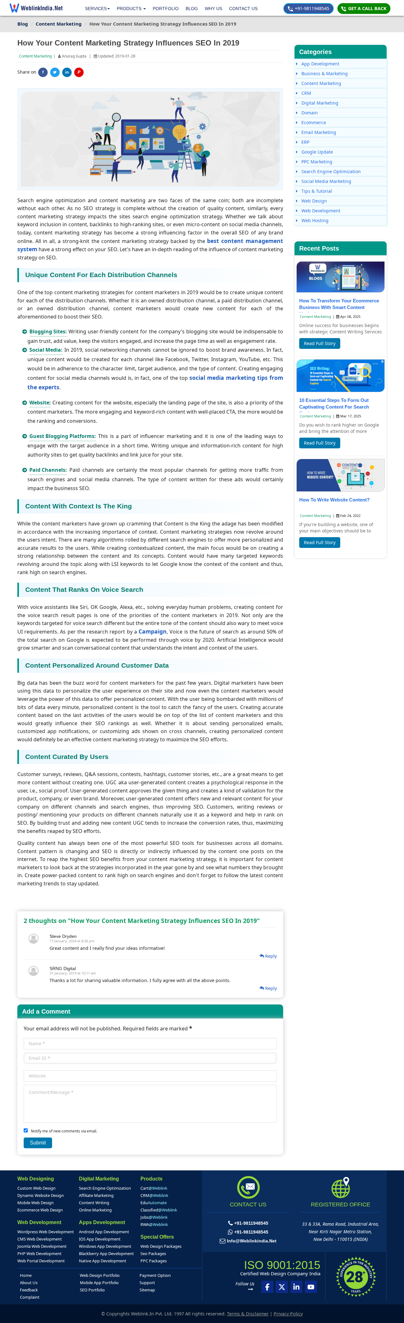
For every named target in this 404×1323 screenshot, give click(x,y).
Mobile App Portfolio (99, 1282)
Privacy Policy (288, 1314)
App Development (319, 64)
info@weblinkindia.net (251, 1240)
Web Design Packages (160, 1246)
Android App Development (104, 1232)
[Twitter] (55, 72)
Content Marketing (35, 56)
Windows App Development (105, 1246)
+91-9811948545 (311, 8)
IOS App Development (100, 1239)
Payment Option (155, 1275)
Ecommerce (313, 122)
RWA (154, 1224)
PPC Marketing (316, 162)
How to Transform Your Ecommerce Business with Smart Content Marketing (339, 307)
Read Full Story (320, 343)
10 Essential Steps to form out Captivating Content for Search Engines (334, 407)
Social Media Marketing (325, 181)
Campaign (153, 631)
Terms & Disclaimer (248, 1314)
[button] (131, 9)
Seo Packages (153, 1253)
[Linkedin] (296, 1287)
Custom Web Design (36, 1188)
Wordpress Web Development (45, 1232)
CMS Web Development (39, 1239)
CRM (305, 93)
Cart (153, 1188)
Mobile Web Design (35, 1202)
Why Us (213, 8)
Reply (270, 956)
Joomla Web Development (42, 1246)
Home (26, 1275)
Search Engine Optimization (330, 171)
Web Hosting (314, 220)
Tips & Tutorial (316, 191)
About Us (29, 1282)
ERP (304, 142)
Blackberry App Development (106, 1253)
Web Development (320, 211)
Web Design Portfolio (100, 1275)
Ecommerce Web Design (40, 1210)
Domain (309, 113)
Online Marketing (95, 1210)
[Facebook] (267, 1287)
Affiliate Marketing (96, 1195)
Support (147, 1282)
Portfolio (166, 8)
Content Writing (94, 1202)
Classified (158, 1210)
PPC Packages (153, 1261)
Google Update (316, 152)
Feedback (29, 1290)
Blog (192, 8)
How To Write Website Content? (334, 499)
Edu (153, 1202)
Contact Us (243, 8)
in (67, 72)
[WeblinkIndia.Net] (35, 8)
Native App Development (102, 1261)
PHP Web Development (39, 1253)
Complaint (29, 1297)
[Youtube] (311, 1287)
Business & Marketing (324, 73)
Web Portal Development (41, 1261)
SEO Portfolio (92, 1290)
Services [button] (96, 8)
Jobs (154, 1217)
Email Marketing (318, 132)
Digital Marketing (319, 103)
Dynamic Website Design (40, 1195)
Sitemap (147, 1290)
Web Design (313, 201)
